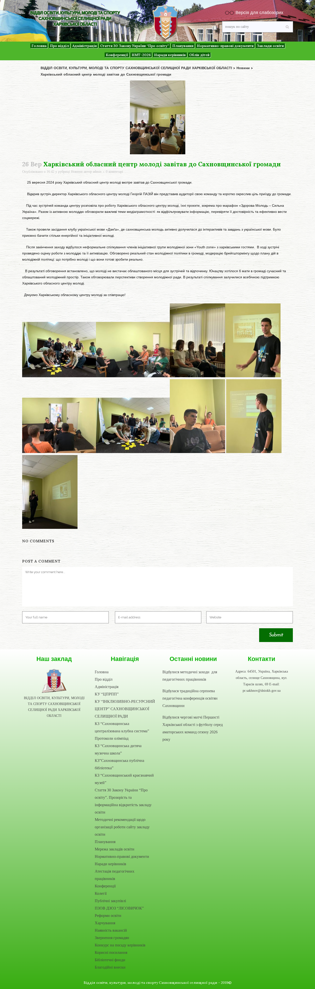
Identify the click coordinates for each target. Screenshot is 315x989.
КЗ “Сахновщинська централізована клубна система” (122, 727)
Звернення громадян (112, 938)
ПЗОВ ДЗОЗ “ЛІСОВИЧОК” (119, 908)
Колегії (101, 893)
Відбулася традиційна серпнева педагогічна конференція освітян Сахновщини (190, 698)
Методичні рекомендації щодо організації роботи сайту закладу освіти (122, 826)
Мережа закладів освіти (114, 849)
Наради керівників (110, 864)
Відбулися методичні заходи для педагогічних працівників (189, 675)
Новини (77, 171)
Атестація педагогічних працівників (114, 875)
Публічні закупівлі (110, 901)
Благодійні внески (110, 967)
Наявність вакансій (111, 930)
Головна (102, 672)
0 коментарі (114, 171)
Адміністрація (106, 687)
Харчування (105, 923)
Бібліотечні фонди (110, 960)
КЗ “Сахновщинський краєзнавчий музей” (124, 779)
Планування (105, 842)
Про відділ (103, 679)
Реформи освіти (108, 915)
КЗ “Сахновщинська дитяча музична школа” (118, 749)
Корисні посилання (111, 952)
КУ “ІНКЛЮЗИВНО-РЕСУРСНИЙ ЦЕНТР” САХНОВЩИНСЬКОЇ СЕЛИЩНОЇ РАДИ (125, 708)
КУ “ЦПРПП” (107, 694)
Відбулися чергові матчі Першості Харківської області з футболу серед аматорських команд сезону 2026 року (192, 728)
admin (97, 171)
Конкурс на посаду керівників (120, 945)
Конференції (105, 886)
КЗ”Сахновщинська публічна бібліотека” (119, 764)
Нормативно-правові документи (122, 856)
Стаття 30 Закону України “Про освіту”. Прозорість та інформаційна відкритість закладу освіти (123, 801)
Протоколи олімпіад (111, 738)
